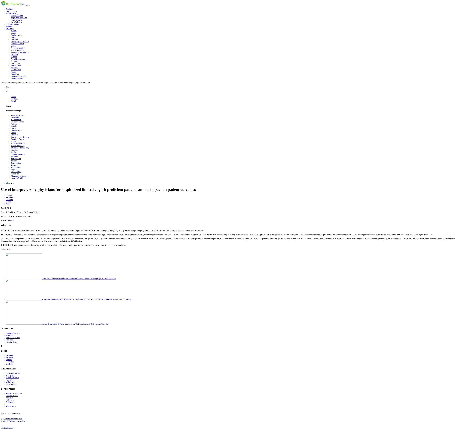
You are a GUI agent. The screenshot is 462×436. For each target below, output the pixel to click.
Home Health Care (18, 48)
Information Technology (20, 52)
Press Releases (16, 22)
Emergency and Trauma (20, 42)
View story (111, 279)
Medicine (14, 55)
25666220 (10, 220)
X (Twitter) (10, 362)
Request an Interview (19, 18)
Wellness (9, 26)
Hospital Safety (11, 342)
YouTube (9, 364)
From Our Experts (17, 44)
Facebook (14, 99)
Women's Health (17, 78)
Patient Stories (11, 11)
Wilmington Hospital (18, 76)
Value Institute (16, 172)
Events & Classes (12, 378)
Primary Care (16, 63)
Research (14, 68)
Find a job (9, 380)
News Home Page (17, 115)
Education (14, 39)
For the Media (11, 13)
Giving (13, 46)
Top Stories (10, 9)
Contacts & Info (17, 16)
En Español (10, 376)
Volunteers (15, 74)
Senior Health (16, 70)
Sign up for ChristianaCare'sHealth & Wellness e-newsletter (13, 420)
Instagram (9, 357)
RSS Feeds (10, 400)
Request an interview (14, 393)
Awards (13, 31)
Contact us (10, 402)
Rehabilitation (16, 65)
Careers (13, 37)
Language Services (13, 333)
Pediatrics (14, 61)
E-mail (13, 101)
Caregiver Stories (12, 24)
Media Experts (16, 20)
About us (9, 398)
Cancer (13, 33)
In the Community (17, 50)
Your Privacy (11, 406)
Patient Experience (18, 59)
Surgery (14, 72)
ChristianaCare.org (13, 373)
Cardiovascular (16, 35)
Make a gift (10, 382)
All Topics (10, 29)
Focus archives (11, 384)
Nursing (14, 57)
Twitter (13, 97)
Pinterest (9, 360)
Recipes (14, 161)
